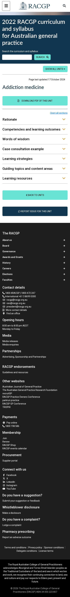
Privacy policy (35, 547)
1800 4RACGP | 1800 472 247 (20, 293)
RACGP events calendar (14, 448)
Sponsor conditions (54, 547)
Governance (8, 251)
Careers (6, 268)
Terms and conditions (15, 547)
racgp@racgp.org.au (17, 299)
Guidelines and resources (15, 372)
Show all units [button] (54, 69)
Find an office (13, 313)
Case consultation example (23, 149)
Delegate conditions (27, 551)
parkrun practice (10, 400)
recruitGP (7, 393)
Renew (6, 441)
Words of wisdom (15, 139)
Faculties (7, 280)
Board (5, 245)
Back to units (35, 195)
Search (40, 57)
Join (4, 438)
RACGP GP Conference (14, 403)
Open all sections (59, 113)
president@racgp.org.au (19, 306)
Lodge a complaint (11, 525)
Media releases (10, 341)
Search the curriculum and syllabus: (20, 51)
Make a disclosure (11, 513)
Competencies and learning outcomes (31, 129)
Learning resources (17, 178)
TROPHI (6, 407)
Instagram (12, 485)
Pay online (12, 422)
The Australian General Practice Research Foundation (29, 390)
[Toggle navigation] (6, 6)
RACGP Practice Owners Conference (21, 397)
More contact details (16, 310)
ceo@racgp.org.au (16, 303)
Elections (7, 274)
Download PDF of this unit (37, 101)
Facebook (11, 475)
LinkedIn (11, 482)
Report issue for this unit (36, 211)
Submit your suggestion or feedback (21, 500)
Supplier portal (9, 460)
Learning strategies (17, 159)
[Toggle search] (64, 6)
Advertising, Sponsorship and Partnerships (24, 356)
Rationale (9, 119)
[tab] (35, 120)
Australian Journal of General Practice (22, 386)
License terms (46, 551)
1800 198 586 (12, 426)
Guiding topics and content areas (27, 169)
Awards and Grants (12, 257)
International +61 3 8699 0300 (20, 296)
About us (7, 240)
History (6, 262)
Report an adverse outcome (16, 537)
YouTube (11, 488)
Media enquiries (10, 344)
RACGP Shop (9, 445)
